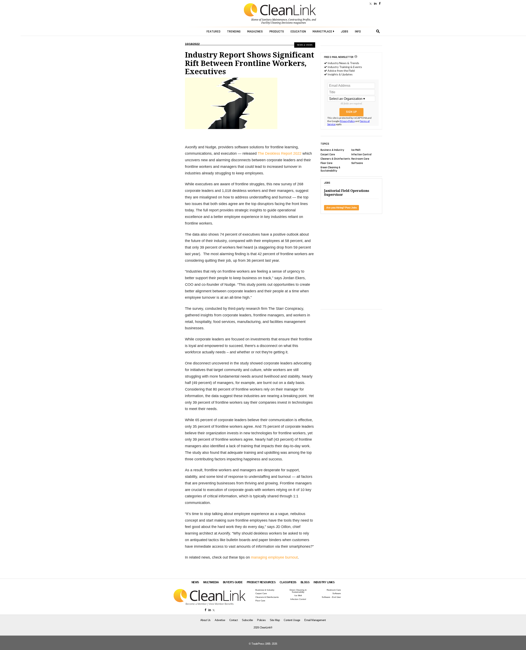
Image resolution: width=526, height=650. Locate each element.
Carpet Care (328, 154)
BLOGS (305, 582)
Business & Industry (332, 150)
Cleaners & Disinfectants (335, 158)
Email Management (315, 620)
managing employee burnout (274, 557)
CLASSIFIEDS (288, 582)
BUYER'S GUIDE (233, 582)
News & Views (305, 45)
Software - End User (331, 597)
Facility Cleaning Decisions (277, 22)
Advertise (220, 620)
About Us (205, 620)
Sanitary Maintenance (274, 19)
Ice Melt (356, 150)
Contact (233, 620)
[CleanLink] (280, 10)
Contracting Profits (299, 19)
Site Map (275, 620)
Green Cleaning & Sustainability (330, 169)
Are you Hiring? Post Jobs (341, 207)
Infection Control (361, 154)
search (378, 31)
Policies (261, 620)
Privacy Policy (347, 121)
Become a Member (196, 604)
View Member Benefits (221, 604)
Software (357, 163)
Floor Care (326, 163)
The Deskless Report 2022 (279, 153)
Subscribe (247, 620)
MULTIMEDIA (211, 582)
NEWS (195, 582)
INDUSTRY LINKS (324, 582)
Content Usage (292, 620)
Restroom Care (360, 158)
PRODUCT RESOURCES (261, 582)
